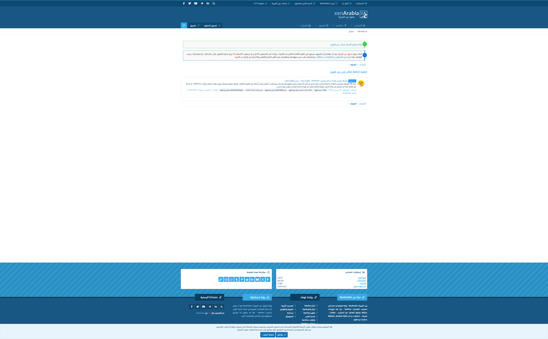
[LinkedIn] (252, 279)
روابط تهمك (306, 297)
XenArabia (200, 313)
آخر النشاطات (362, 31)
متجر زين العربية (287, 306)
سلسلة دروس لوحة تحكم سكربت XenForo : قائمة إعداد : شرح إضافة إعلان (320, 80)
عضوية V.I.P (259, 3)
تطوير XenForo (309, 313)
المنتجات (304, 25)
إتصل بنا (345, 3)
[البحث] (184, 25)
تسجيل (351, 31)
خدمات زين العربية (279, 3)
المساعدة (360, 3)
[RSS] (214, 3)
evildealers (282, 286)
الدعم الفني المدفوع (303, 3)
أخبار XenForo (309, 306)
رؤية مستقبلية (257, 297)
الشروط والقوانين (286, 309)
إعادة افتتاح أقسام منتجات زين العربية (346, 44)
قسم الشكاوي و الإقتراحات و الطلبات (332, 57)
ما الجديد (339, 25)
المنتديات (358, 25)
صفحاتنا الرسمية (209, 297)
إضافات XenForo (308, 320)
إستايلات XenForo (308, 323)
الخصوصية (289, 316)
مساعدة (290, 313)
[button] (351, 25)
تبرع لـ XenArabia (327, 3)
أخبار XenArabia (309, 309)
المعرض (321, 25)
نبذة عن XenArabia (350, 297)
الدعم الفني (310, 316)
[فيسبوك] (268, 279)
